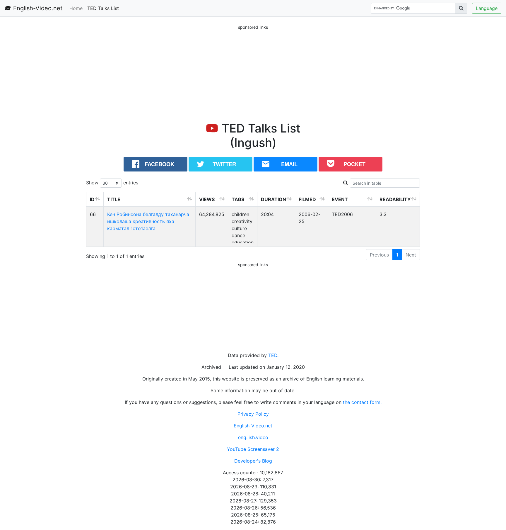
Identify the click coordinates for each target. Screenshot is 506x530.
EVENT (340, 199)
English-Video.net (36, 8)
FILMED (307, 199)
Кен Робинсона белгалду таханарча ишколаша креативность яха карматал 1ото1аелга (148, 221)
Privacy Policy (253, 414)
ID (92, 199)
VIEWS (207, 199)
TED (272, 355)
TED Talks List (103, 8)
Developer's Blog (253, 461)
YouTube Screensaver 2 (253, 449)
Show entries (112, 183)
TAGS (238, 199)
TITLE (113, 199)
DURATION (273, 199)
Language (487, 8)
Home (76, 8)
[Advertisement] (253, 71)
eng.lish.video (253, 437)
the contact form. (362, 402)
